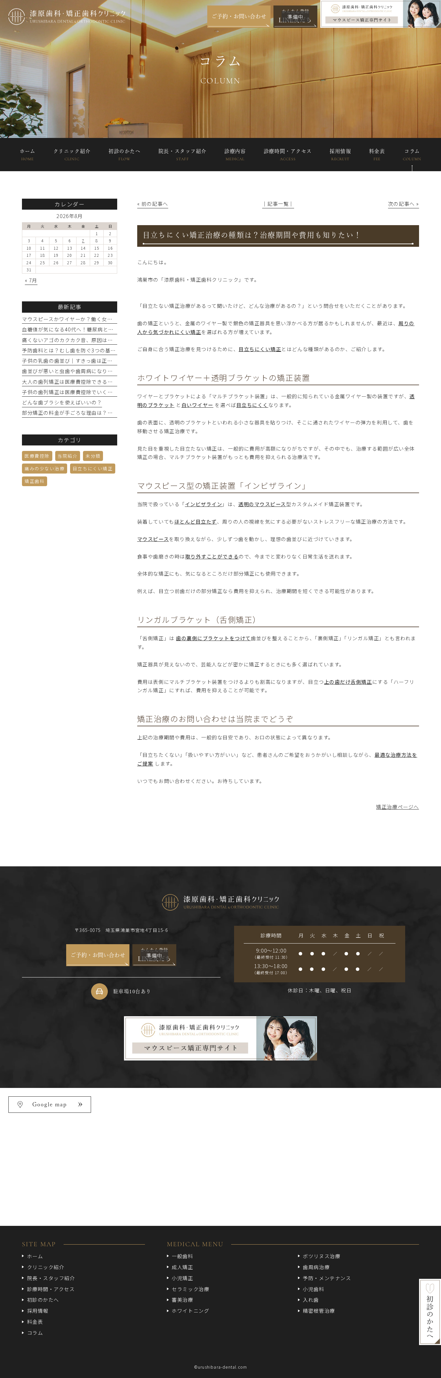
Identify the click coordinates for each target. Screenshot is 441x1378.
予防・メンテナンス (327, 1277)
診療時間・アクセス (51, 1288)
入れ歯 (311, 1299)
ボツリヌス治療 (321, 1255)
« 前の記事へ (152, 203)
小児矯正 (182, 1277)
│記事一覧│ (278, 203)
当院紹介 (67, 456)
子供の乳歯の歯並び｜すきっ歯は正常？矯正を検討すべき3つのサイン (106, 360)
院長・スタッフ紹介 (51, 1277)
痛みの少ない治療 (45, 468)
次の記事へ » (403, 203)
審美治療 (182, 1299)
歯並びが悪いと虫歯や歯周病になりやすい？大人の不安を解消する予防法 (110, 370)
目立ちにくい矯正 (93, 468)
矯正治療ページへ (397, 806)
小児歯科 (313, 1288)
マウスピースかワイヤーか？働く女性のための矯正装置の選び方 (99, 318)
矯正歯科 (35, 481)
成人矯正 (182, 1266)
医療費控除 (37, 456)
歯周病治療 (316, 1266)
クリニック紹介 (45, 1266)
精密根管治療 (319, 1310)
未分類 (93, 456)
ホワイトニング (190, 1310)
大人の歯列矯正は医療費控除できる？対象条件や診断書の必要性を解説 (107, 381)
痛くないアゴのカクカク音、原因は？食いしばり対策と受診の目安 (102, 339)
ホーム (35, 1255)
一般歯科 (182, 1255)
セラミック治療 (190, 1288)
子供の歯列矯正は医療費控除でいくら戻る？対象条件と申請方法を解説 (107, 391)
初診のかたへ (43, 1299)
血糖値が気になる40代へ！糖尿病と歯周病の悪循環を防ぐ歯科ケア (102, 329)
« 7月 (31, 280)
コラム (35, 1332)
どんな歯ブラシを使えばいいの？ (62, 402)
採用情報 (37, 1310)
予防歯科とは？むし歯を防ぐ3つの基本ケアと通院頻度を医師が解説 (103, 350)
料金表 (35, 1321)
